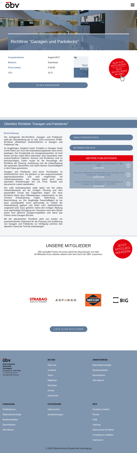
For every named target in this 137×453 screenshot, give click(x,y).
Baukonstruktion (10, 419)
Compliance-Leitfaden (103, 435)
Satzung (96, 425)
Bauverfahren (9, 425)
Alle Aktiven (8, 430)
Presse (96, 414)
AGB (95, 419)
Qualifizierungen (55, 414)
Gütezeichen (54, 409)
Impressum (98, 440)
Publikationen (9, 409)
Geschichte (53, 395)
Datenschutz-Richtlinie (103, 430)
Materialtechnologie (12, 414)
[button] (132, 5)
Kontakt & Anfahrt (101, 409)
